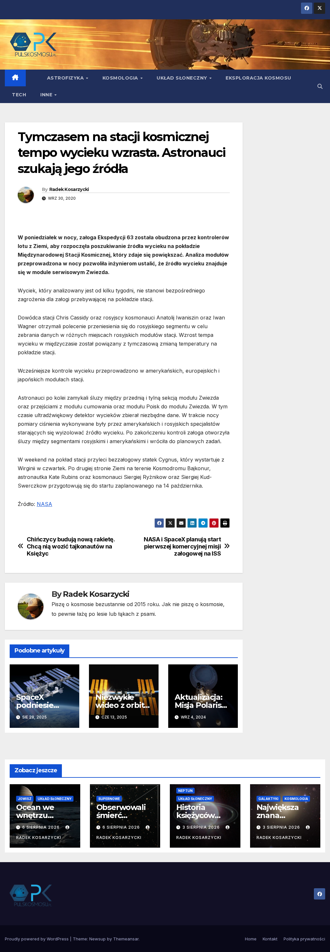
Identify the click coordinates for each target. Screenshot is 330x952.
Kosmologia (121, 78)
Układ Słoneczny (183, 78)
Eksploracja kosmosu (258, 78)
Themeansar (126, 938)
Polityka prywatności (304, 938)
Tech (19, 95)
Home (251, 938)
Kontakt (270, 938)
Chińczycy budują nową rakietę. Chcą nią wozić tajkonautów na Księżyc (71, 546)
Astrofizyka (66, 78)
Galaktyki (268, 799)
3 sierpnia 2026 (201, 827)
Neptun (185, 791)
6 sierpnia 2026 (41, 827)
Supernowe (109, 799)
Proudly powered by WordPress (37, 938)
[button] (320, 86)
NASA (44, 504)
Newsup (97, 938)
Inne (47, 95)
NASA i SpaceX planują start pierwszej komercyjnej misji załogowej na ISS (182, 546)
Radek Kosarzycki (69, 189)
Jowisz (25, 799)
